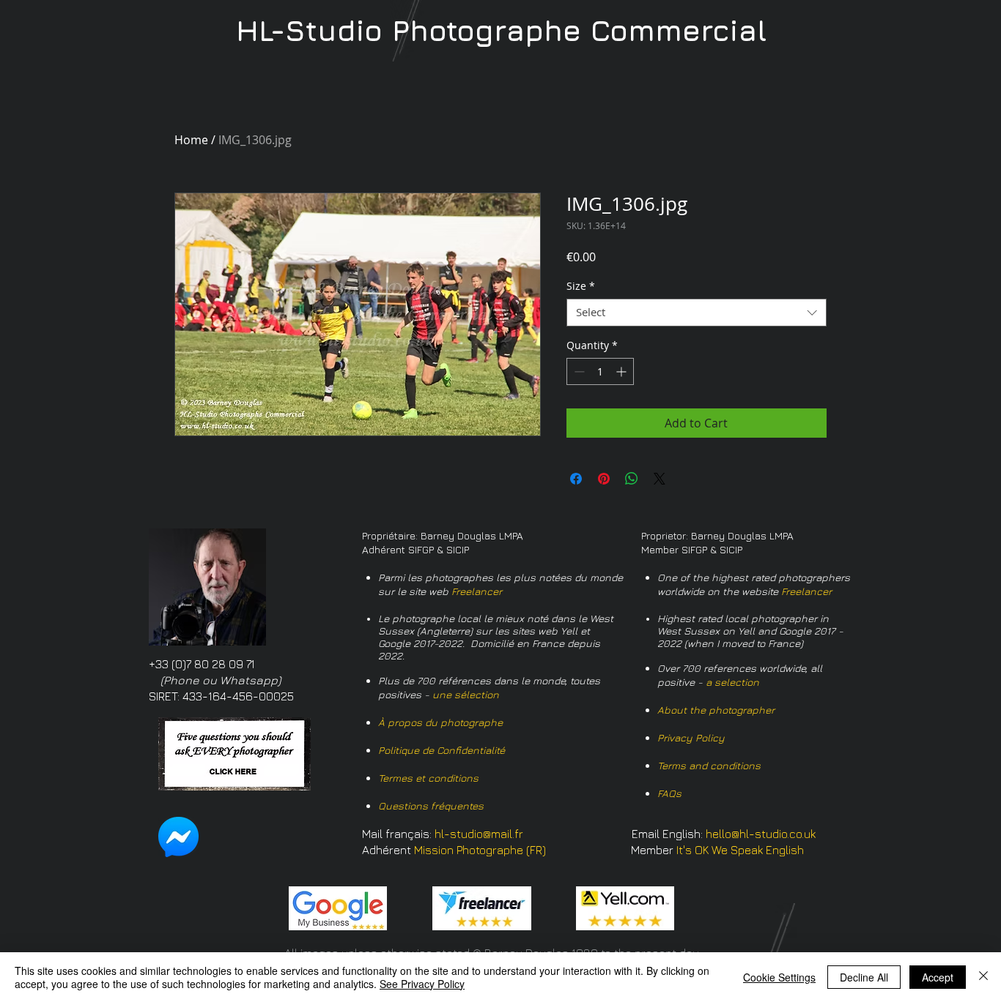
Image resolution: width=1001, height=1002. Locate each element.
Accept (937, 977)
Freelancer (476, 591)
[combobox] (696, 312)
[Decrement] (578, 371)
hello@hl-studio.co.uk (761, 833)
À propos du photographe (440, 722)
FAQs (669, 793)
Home (191, 140)
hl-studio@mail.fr (479, 833)
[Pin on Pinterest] (604, 478)
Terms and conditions (709, 765)
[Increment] (622, 371)
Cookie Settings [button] (779, 977)
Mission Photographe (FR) (480, 849)
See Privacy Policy (422, 983)
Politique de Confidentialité (441, 750)
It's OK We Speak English (740, 849)
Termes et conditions (428, 777)
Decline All (864, 977)
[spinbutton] (600, 371)
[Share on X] (659, 478)
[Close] (983, 977)
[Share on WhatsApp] (631, 478)
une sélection (465, 694)
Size (580, 286)
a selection (732, 682)
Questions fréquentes (431, 805)
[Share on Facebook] (576, 478)
